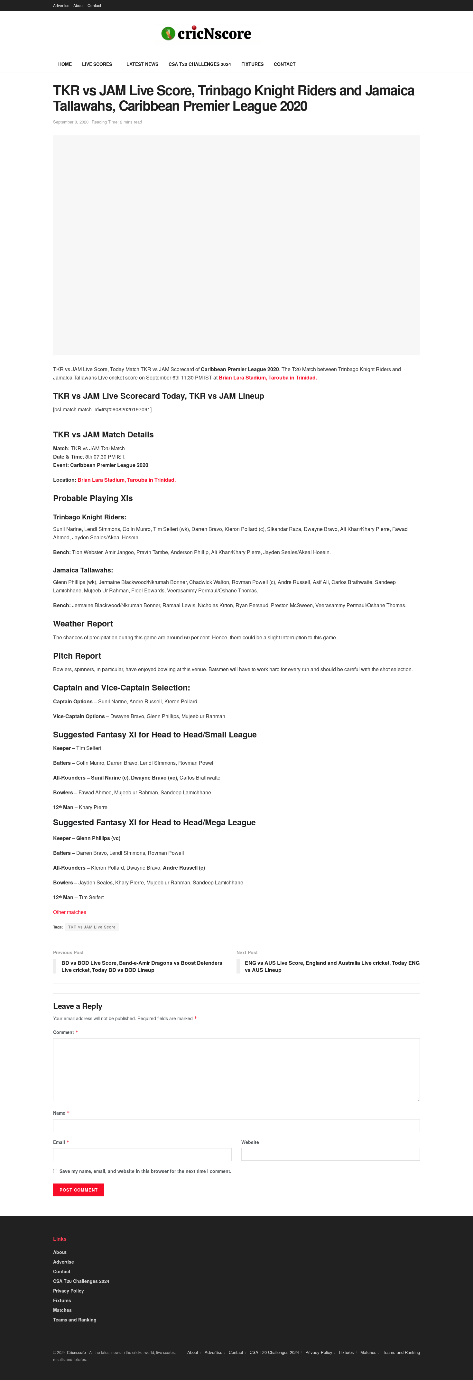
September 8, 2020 (70, 122)
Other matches (69, 912)
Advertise (61, 5)
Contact (94, 5)
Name (61, 1113)
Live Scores (97, 64)
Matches (62, 1310)
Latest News (142, 64)
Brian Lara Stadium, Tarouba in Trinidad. (268, 377)
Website (250, 1142)
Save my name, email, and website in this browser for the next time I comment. (145, 1171)
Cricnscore (76, 1352)
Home (65, 64)
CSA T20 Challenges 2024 (200, 64)
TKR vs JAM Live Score (92, 926)
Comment (66, 1032)
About (78, 5)
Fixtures (252, 64)
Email (61, 1142)
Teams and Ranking (75, 1319)
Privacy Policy (68, 1290)
